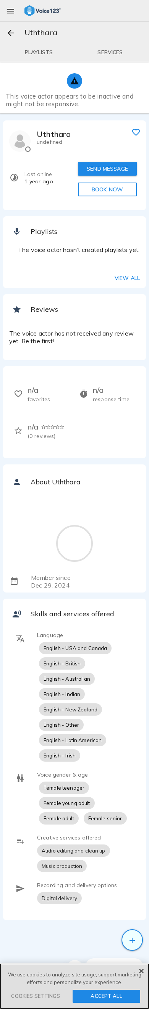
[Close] (141, 971)
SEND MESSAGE (107, 168)
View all (127, 278)
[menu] (10, 10)
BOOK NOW (107, 189)
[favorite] (136, 132)
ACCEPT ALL (106, 996)
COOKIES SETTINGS (35, 996)
